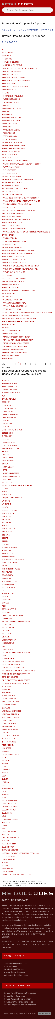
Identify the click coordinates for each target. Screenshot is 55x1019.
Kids (40, 881)
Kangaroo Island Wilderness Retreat (18, 250)
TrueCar (5, 751)
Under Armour (8, 859)
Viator (5, 865)
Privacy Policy (10, 1014)
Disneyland (7, 720)
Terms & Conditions (27, 1014)
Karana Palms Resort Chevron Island (18, 291)
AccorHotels (8, 658)
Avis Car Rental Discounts (14, 972)
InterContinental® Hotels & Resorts (18, 671)
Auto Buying (34, 883)
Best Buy (6, 402)
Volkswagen (7, 788)
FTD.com (5, 451)
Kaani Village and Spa (11, 130)
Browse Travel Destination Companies (20, 993)
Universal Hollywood (11, 711)
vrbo (4, 828)
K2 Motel (6, 105)
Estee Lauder (7, 433)
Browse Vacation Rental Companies (19, 999)
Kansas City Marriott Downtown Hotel (20, 269)
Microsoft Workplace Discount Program (20, 853)
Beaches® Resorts (10, 677)
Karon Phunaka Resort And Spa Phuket (19, 318)
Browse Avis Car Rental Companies (18, 1002)
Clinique (5, 421)
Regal (4, 757)
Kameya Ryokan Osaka (11, 216)
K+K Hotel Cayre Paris (11, 71)
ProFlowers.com (9, 547)
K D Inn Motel (8, 56)
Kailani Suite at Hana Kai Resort (16, 161)
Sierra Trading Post (11, 563)
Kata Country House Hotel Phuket (17, 340)
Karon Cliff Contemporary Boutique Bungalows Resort (27, 312)
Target (5, 566)
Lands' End (6, 504)
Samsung (6, 612)
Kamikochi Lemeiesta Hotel (13, 223)
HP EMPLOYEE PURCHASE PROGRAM (16, 621)
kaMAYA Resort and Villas (13, 213)
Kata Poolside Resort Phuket (15, 352)
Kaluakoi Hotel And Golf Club (15, 189)
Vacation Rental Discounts (14, 969)
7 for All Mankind (10, 390)
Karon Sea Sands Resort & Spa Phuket (18, 321)
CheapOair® (7, 618)
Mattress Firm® (9, 844)
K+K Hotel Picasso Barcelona (15, 87)
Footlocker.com (9, 445)
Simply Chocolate (10, 850)
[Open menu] (51, 5)
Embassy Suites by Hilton (13, 668)
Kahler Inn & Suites (10, 158)
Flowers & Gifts (23, 881)
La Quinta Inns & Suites (12, 498)
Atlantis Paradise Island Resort (16, 680)
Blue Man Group (9, 810)
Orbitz (5, 538)
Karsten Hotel (8, 325)
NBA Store (6, 516)
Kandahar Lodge (9, 244)
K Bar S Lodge (8, 53)
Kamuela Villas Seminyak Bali (14, 229)
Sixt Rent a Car (8, 856)
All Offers (21, 885)
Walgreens (7, 600)
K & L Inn (5, 93)
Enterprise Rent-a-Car (12, 430)
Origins (5, 541)
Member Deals (8, 643)
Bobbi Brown (7, 411)
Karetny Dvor (8, 297)
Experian (5, 631)
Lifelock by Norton (10, 838)
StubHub (6, 689)
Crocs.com (7, 424)
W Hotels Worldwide (11, 665)
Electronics (7, 883)
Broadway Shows (9, 801)
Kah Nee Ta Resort (10, 139)
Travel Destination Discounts (16, 963)
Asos (4, 606)
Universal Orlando (10, 714)
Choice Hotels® (9, 417)
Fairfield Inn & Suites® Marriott (16, 674)
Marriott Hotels (9, 510)
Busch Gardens (8, 696)
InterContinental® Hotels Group (17, 485)
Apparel (24, 883)
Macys (5, 507)
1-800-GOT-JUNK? (9, 742)
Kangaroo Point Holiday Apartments (18, 253)
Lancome (6, 501)
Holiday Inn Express (10, 473)
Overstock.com (9, 723)
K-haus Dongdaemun (11, 62)
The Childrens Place (11, 569)
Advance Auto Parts (11, 393)
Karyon (5, 328)
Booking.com (7, 649)
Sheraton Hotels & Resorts (14, 560)
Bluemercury (8, 847)
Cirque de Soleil (9, 804)
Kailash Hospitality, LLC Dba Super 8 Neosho (21, 164)
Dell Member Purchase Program (16, 652)
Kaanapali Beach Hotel (12, 121)
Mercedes (6, 794)
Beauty (34, 881)
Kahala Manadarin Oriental (14, 145)
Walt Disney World (10, 717)
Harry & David (8, 467)
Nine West (6, 526)
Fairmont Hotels (9, 442)
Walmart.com (8, 584)
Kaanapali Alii (8, 114)
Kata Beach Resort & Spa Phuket (16, 337)
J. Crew (5, 489)
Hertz (4, 470)
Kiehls (4, 492)
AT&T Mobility (8, 745)
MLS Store (6, 748)
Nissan (5, 773)
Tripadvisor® (8, 869)
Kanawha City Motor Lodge (14, 241)
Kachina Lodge (8, 133)
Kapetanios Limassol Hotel (14, 281)
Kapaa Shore (7, 275)
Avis (3, 396)
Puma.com (6, 550)
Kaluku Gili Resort (10, 192)
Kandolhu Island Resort (13, 247)
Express (5, 439)
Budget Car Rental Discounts (16, 975)
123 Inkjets (7, 380)
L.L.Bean (5, 637)
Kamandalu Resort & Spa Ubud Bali (17, 204)
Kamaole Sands (8, 207)
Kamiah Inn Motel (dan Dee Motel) (16, 220)
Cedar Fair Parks (9, 699)
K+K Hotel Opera (9, 84)
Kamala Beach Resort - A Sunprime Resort (20, 198)
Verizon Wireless (9, 581)
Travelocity (7, 575)
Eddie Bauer (7, 427)
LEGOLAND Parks (9, 705)
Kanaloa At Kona (9, 238)
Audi (4, 797)
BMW (4, 791)
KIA (3, 785)
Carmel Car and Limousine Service (16, 875)
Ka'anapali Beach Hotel (12, 108)
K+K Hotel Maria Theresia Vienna (16, 80)
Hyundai (5, 782)
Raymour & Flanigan (10, 819)
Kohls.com (7, 495)
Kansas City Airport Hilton (14, 260)
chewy (5, 825)
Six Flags (6, 708)
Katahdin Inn (7, 359)
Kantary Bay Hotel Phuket (13, 272)
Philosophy (7, 544)
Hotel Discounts (10, 966)
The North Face (9, 529)
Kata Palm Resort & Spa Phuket (15, 346)
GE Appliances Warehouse (13, 662)
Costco (5, 590)
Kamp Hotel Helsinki (11, 226)
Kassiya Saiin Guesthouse (13, 331)
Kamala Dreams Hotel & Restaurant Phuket (21, 201)
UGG (4, 646)
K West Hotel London (11, 99)
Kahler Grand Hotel (11, 155)
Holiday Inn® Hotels (11, 476)
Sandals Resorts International (16, 683)
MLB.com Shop (8, 513)
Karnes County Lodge (11, 309)
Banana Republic (9, 399)
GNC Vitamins (7, 458)
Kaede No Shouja (9, 136)
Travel (17, 883)
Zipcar (5, 597)
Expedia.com (7, 436)
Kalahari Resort (9, 170)
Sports (44, 883)
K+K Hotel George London (13, 77)
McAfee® (5, 841)
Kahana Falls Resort (11, 152)
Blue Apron (7, 813)
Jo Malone (6, 624)
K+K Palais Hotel (9, 90)
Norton (5, 835)
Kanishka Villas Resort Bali (14, 257)
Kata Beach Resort (10, 334)
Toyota (5, 760)
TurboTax (6, 578)
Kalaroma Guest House (12, 182)
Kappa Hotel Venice (10, 284)
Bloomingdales (9, 408)
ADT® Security (8, 739)
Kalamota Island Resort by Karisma (17, 179)
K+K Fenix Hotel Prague (12, 65)
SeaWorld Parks (9, 609)
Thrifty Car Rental (10, 730)
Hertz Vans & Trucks (11, 754)
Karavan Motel (8, 294)
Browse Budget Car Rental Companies (20, 1005)
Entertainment (8, 885)
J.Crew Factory (9, 640)
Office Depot (7, 532)
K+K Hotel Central (10, 74)
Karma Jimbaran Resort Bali (14, 303)
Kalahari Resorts (9, 173)
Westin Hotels (8, 587)
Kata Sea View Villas (10, 355)
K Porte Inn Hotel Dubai (12, 96)
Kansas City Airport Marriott (15, 263)
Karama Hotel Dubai (10, 287)
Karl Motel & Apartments (13, 300)
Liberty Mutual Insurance (13, 615)
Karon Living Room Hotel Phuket (16, 315)
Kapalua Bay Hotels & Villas (14, 278)
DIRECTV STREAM (9, 831)
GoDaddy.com (8, 461)
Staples (5, 603)
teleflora (6, 634)
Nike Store (6, 523)
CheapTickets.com (10, 414)
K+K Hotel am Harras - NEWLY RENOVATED (19, 68)
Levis (4, 816)
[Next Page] (51, 364)
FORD (4, 767)
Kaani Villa (6, 127)
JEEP (4, 776)
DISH (4, 655)
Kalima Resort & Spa (10, 186)
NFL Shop (6, 519)
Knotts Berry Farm (10, 702)
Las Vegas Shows (9, 807)
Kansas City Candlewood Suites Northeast (21, 266)
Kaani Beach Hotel (10, 124)
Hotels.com (7, 482)
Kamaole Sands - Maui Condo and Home (19, 210)
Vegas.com (6, 686)
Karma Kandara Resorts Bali (14, 306)
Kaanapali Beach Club (11, 118)
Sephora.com (8, 553)
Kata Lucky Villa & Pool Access (15, 343)
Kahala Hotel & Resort (12, 142)
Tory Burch (7, 572)
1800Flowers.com (9, 387)
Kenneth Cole (8, 594)
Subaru (5, 779)
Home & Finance (8, 881)
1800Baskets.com (9, 384)
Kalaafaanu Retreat (11, 167)
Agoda (5, 862)
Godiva (5, 464)
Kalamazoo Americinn (11, 176)
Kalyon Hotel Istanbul (12, 195)
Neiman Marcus (8, 726)
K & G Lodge (7, 59)
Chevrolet (7, 770)
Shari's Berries (8, 557)
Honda (5, 764)
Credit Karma (8, 872)
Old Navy (6, 535)
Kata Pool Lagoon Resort (13, 349)
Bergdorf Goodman (10, 736)
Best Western (8, 405)
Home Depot (7, 479)
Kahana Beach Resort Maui (13, 148)
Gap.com (5, 455)
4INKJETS (6, 822)
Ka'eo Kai (5, 111)
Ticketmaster (8, 628)
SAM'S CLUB (7, 692)
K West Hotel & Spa (10, 102)
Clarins (5, 733)
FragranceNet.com (10, 448)
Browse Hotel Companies (14, 996)
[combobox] (28, 10)
